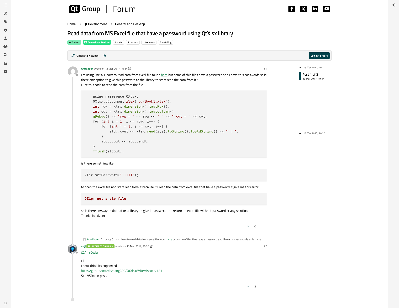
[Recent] (5, 13)
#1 (265, 68)
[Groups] (5, 46)
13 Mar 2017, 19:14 (116, 68)
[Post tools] (263, 226)
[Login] (393, 5)
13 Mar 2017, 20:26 (138, 246)
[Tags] (5, 21)
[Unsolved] (5, 71)
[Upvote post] (248, 226)
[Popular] (5, 30)
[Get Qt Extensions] (5, 63)
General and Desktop (98, 42)
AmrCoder (87, 68)
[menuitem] (393, 5)
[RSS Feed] (105, 55)
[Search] (5, 55)
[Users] (5, 38)
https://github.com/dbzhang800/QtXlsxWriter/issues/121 (121, 270)
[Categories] (5, 5)
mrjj (83, 246)
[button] (5, 303)
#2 (265, 246)
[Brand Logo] (102, 9)
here (164, 74)
